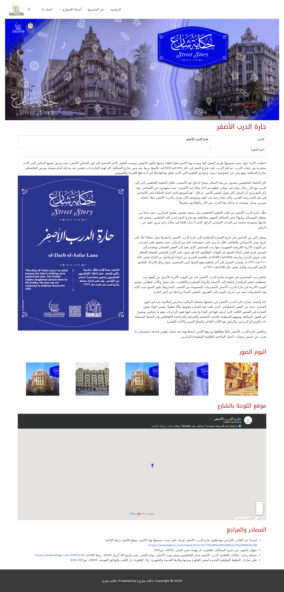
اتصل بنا (47, 9)
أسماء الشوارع (72, 9)
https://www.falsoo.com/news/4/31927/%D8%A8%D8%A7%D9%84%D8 (202, 545)
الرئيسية (115, 9)
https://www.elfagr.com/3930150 (60, 555)
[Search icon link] (29, 9)
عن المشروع (96, 9)
